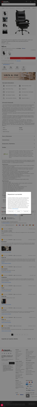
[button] (1, 405)
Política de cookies (15, 208)
